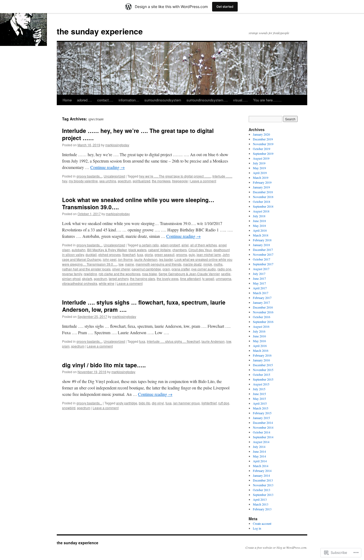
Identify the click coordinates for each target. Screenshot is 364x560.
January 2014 (261, 475)
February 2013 (262, 509)
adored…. (84, 99)
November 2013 (263, 485)
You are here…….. (267, 99)
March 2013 (260, 504)
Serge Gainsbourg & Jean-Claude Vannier (189, 273)
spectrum (124, 181)
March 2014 (260, 466)
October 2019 (261, 149)
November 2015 (263, 370)
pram (166, 269)
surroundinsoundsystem (162, 99)
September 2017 (263, 264)
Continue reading (107, 167)
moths (218, 264)
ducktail (91, 254)
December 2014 (263, 422)
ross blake (149, 273)
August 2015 (261, 384)
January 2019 (261, 187)
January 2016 (261, 360)
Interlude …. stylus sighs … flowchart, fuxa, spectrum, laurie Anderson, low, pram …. (143, 305)
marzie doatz (192, 264)
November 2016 (263, 312)
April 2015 (260, 403)
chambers (179, 249)
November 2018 (263, 197)
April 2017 (260, 288)
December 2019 (263, 139)
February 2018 (262, 240)
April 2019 (260, 173)
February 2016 (262, 355)
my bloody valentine (83, 181)
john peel (109, 259)
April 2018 (260, 230)
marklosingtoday (117, 145)
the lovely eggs (168, 278)
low (121, 264)
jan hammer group (186, 403)
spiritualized (141, 181)
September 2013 (263, 494)
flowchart (128, 254)
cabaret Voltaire (159, 249)
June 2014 (259, 451)
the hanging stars (142, 278)
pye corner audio (203, 269)
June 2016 (259, 336)
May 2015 (259, 398)
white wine (106, 283)
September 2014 (263, 437)
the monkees (161, 181)
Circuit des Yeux (200, 249)
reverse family (72, 273)
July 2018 (259, 216)
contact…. (105, 99)
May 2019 (259, 168)
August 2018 (261, 211)
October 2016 (261, 317)
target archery (118, 278)
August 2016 (261, 326)
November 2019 (263, 144)
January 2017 (261, 302)
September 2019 (263, 153)
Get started (224, 7)
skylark (87, 278)
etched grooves (109, 254)
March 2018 (260, 235)
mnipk (207, 264)
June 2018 (259, 221)
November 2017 (263, 254)
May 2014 (259, 456)
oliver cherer (121, 269)
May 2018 (259, 225)
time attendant (190, 278)
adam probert (170, 245)
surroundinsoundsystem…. (207, 99)
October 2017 (261, 259)
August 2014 (261, 442)
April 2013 (260, 499)
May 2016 (259, 341)
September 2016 (263, 322)
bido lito (144, 403)
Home (67, 99)
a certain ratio (149, 245)
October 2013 (261, 490)
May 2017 (259, 283)
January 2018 (261, 245)
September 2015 (263, 379)
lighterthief (209, 403)
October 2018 (261, 201)
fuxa (140, 254)
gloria (149, 254)
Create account (262, 523)
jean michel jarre (209, 254)
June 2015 (259, 394)
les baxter (166, 259)
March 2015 (260, 408)
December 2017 (263, 249)
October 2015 (261, 374)
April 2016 (260, 346)
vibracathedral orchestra (79, 283)
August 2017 (261, 269)
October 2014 (261, 432)
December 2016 (263, 307)
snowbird (68, 407)
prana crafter (181, 269)
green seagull (165, 254)
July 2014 (259, 446)
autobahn (79, 249)
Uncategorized (114, 176)
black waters (137, 249)
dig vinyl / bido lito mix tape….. (104, 365)
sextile (225, 273)
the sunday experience (100, 31)
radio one (224, 269)
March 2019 (260, 177)
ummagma (223, 278)
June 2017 (259, 278)
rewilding (90, 273)
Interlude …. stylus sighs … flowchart (173, 341)
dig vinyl (158, 403)
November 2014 (263, 427)
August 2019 (261, 158)
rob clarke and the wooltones (119, 273)
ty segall (208, 278)
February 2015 (262, 413)
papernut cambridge (146, 269)
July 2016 (259, 331)
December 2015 (263, 365)
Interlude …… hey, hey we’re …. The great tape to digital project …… (138, 134)
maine (129, 264)
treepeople (180, 181)
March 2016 (260, 350)
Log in (257, 528)
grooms (181, 254)
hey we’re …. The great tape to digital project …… (175, 176)
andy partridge (126, 403)
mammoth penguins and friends (158, 264)
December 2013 (263, 480)
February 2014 (262, 470)
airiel (185, 245)
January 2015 (261, 418)
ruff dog (223, 403)
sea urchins (107, 181)
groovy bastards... (89, 176)
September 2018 (263, 206)
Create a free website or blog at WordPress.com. (276, 547)
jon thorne (125, 259)
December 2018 (263, 192)
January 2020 (261, 134)
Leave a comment (203, 181)
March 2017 (260, 293)
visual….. (240, 99)
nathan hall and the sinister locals (86, 269)
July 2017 (259, 273)
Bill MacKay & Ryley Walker (107, 249)
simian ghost (71, 278)
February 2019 (262, 182)
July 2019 (259, 163)
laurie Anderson (145, 259)
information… (129, 99)
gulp (192, 254)
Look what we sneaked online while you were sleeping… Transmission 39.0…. (138, 203)
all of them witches (203, 245)
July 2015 (259, 389)
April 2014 (260, 461)
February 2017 (262, 297)
